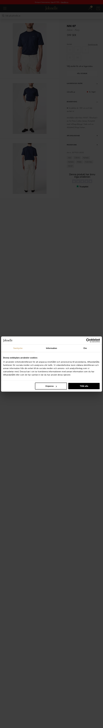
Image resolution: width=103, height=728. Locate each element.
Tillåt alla (84, 386)
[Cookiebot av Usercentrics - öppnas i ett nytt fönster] (88, 340)
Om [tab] (85, 348)
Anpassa (49, 386)
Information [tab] (51, 348)
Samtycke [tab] (18, 348)
